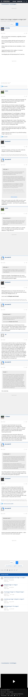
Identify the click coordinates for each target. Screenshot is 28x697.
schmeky (7, 28)
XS (5, 334)
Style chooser (3, 691)
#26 (26, 421)
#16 (26, 33)
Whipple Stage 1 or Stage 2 (11, 585)
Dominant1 (7, 141)
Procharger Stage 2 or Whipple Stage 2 (14, 592)
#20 (26, 213)
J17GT (6, 91)
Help (8, 695)
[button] (1, 1)
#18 (26, 146)
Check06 (6, 607)
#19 (26, 164)
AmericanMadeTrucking (9, 578)
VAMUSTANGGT (7, 593)
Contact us (8, 693)
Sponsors (2, 693)
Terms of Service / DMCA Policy (17, 693)
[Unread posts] (24, 1)
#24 (26, 339)
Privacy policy (4, 695)
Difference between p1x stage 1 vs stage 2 (14, 577)
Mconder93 (4, 21)
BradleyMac (6, 586)
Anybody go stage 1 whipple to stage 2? (14, 599)
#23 (26, 309)
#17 (26, 96)
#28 (26, 483)
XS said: (4, 372)
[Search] (26, 1)
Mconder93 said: (6, 218)
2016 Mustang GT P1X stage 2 (11, 606)
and (8, 503)
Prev (12, 24)
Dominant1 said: (6, 314)
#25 (26, 367)
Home (11, 695)
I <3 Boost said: (6, 454)
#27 (26, 449)
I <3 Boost (7, 416)
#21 (26, 262)
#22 (26, 287)
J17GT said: (5, 169)
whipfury (5, 600)
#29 (26, 513)
